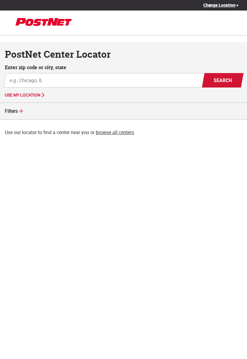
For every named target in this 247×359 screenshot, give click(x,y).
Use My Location (22, 95)
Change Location (219, 5)
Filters (11, 111)
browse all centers (115, 132)
